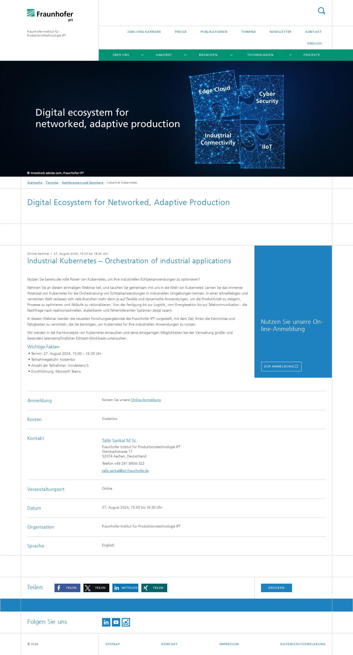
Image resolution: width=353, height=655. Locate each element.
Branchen (208, 55)
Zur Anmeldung (279, 366)
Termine (248, 32)
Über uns (121, 55)
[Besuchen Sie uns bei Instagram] (126, 622)
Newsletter (280, 32)
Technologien (260, 55)
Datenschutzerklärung (303, 644)
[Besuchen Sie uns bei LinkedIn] (106, 622)
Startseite (34, 182)
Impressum (229, 644)
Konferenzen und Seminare (82, 182)
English (315, 43)
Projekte (311, 55)
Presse (181, 32)
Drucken (276, 588)
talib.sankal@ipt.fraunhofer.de (125, 471)
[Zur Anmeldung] (293, 280)
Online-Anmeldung (146, 400)
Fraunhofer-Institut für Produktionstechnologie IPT (46, 33)
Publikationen (214, 32)
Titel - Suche (321, 10)
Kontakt (313, 32)
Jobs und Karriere (144, 32)
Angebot (164, 55)
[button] (67, 588)
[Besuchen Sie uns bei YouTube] (116, 622)
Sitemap (112, 644)
